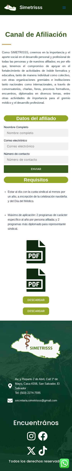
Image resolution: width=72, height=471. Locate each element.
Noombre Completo (16, 127)
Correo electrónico (15, 140)
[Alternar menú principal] (64, 8)
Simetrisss (31, 7)
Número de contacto (17, 153)
